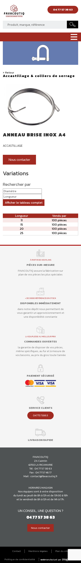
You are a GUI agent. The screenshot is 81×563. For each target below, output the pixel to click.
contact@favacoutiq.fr (43, 476)
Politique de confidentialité (20, 559)
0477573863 (40, 415)
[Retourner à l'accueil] (14, 12)
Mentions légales (38, 551)
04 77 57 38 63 (43, 468)
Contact (16, 551)
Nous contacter (19, 159)
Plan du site (62, 551)
